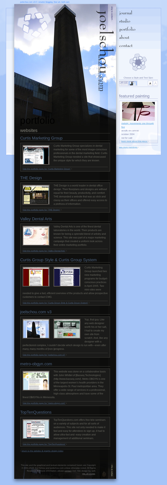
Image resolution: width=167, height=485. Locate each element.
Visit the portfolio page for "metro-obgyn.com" (44, 403)
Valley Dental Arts (36, 219)
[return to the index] (104, 66)
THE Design (31, 178)
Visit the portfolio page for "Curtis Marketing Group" (47, 169)
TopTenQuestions (36, 412)
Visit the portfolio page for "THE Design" (41, 210)
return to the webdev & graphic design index (42, 451)
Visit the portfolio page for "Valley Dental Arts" (44, 251)
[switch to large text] (155, 83)
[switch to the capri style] (123, 83)
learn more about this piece (134, 141)
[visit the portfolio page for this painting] (138, 120)
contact (68, 471)
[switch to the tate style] (132, 83)
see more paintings (128, 147)
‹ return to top (112, 467)
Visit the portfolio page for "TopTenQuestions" (44, 444)
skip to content (112, 16)
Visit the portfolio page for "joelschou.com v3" (44, 355)
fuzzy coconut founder (104, 467)
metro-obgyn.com (36, 364)
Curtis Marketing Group (41, 138)
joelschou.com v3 (36, 312)
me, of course (88, 474)
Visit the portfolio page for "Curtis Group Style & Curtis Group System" (55, 303)
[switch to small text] (150, 83)
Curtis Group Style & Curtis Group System (58, 260)
